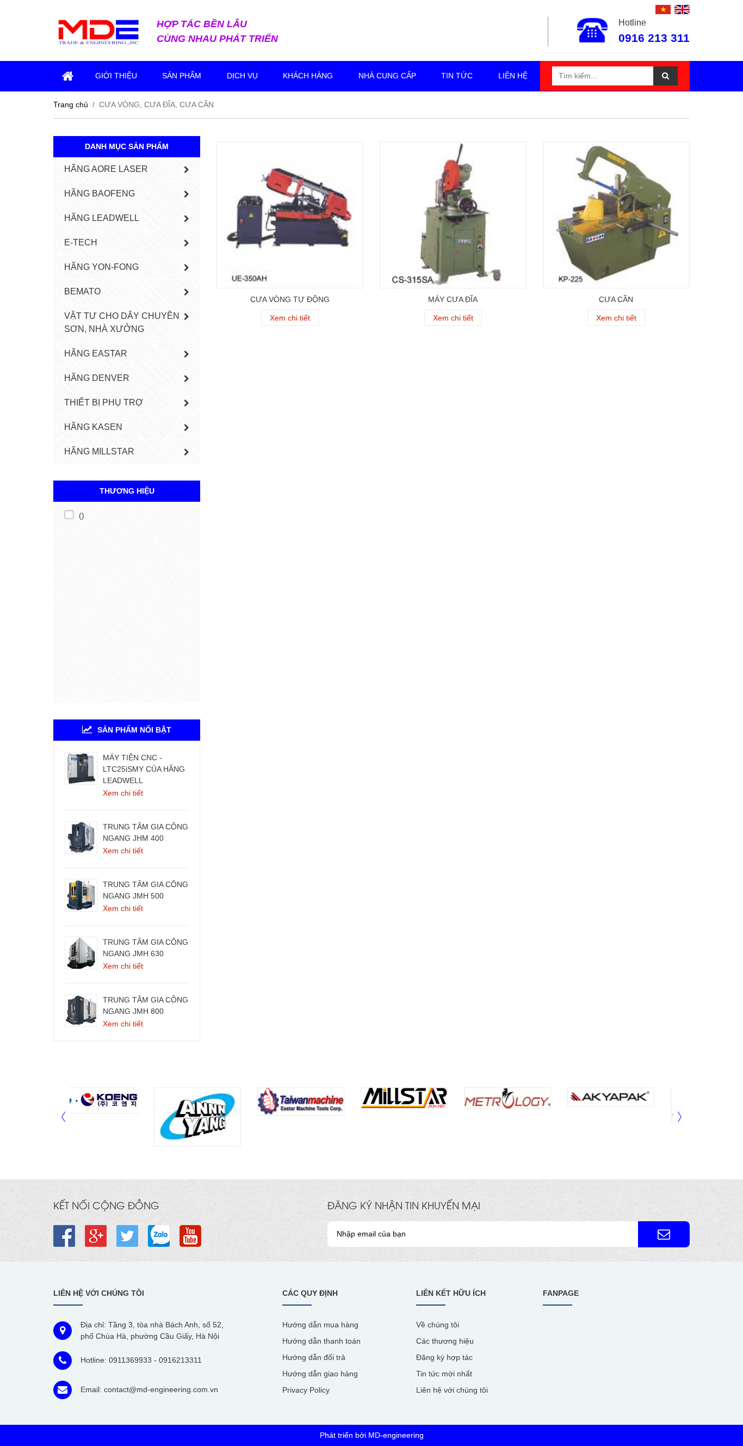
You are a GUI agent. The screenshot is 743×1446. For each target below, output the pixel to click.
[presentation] (63, 1117)
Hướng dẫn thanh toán (321, 1341)
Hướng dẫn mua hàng (320, 1324)
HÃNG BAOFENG (99, 193)
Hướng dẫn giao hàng (320, 1373)
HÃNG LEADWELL (101, 218)
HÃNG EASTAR (95, 353)
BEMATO (82, 291)
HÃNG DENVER (96, 378)
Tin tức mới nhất (444, 1373)
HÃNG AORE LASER (106, 169)
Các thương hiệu (445, 1341)
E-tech (80, 242)
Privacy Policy (306, 1390)
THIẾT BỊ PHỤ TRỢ (103, 402)
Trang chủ (70, 104)
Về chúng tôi (437, 1324)
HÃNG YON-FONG (101, 267)
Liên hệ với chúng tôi (452, 1390)
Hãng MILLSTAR (99, 451)
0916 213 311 (654, 38)
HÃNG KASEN (93, 427)
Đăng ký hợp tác (444, 1357)
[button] (664, 1234)
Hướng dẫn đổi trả (313, 1357)
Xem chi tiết (123, 793)
